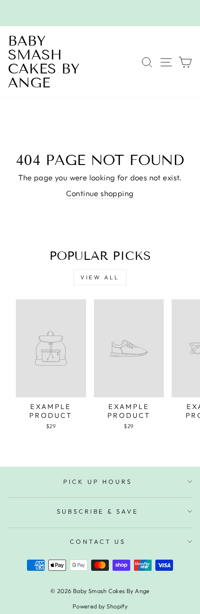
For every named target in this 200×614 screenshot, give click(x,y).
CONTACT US (98, 541)
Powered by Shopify (100, 606)
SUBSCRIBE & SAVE (98, 511)
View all (100, 277)
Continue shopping (99, 193)
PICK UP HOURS (97, 481)
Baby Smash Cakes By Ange (44, 62)
